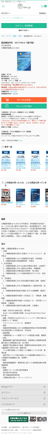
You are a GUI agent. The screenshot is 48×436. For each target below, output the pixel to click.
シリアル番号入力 (24, 413)
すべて (9, 36)
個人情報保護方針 (14, 427)
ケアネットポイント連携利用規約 (30, 430)
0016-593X (13, 91)
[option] (7, 160)
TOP (2, 36)
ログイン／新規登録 (24, 25)
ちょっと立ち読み (24, 106)
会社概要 (4, 427)
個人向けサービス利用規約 (30, 427)
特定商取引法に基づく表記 (9, 430)
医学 (20, 36)
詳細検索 (42, 13)
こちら (20, 140)
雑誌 (14, 36)
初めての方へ (24, 30)
